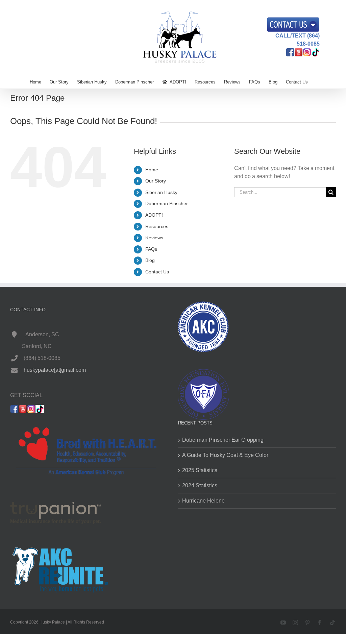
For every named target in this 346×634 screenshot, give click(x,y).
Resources (156, 226)
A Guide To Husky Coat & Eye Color (225, 455)
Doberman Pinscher (166, 203)
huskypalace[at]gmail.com (55, 370)
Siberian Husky (161, 192)
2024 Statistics (199, 485)
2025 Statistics (199, 470)
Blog (150, 260)
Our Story (155, 181)
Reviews (154, 237)
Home (151, 169)
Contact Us (157, 271)
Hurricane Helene (203, 501)
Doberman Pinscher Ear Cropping (223, 440)
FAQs (151, 249)
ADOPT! (154, 215)
